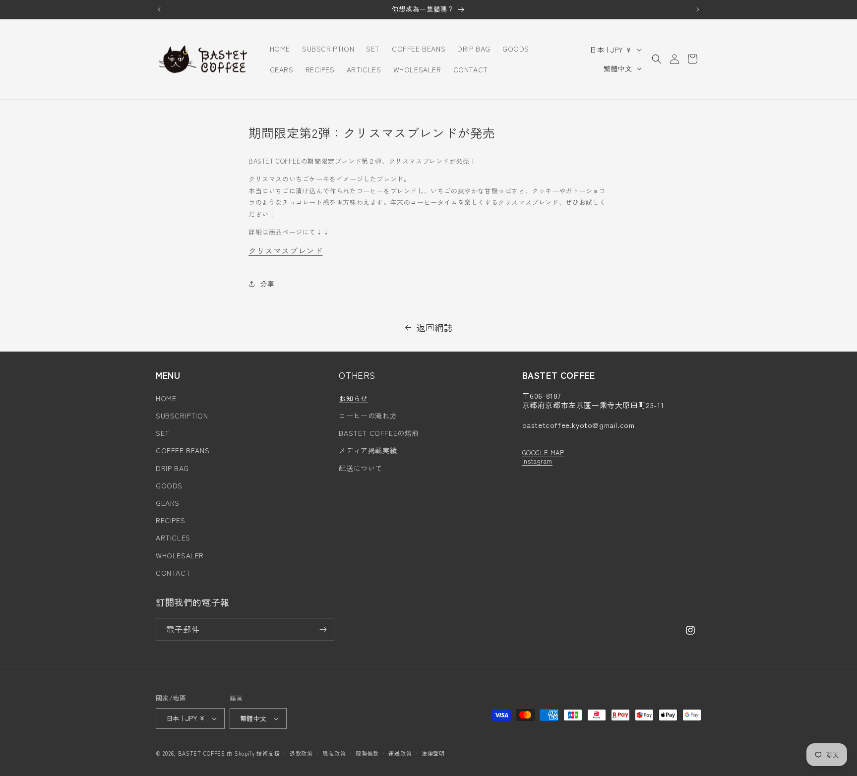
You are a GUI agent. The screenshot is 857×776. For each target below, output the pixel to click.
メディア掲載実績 (368, 450)
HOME (166, 398)
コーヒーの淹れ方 (368, 415)
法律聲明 (433, 753)
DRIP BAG (172, 468)
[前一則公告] (159, 9)
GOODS (169, 485)
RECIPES (170, 520)
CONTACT (173, 573)
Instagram (537, 461)
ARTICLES (173, 537)
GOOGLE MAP (543, 452)
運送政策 (400, 753)
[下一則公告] (698, 9)
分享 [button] (267, 284)
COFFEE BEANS (182, 450)
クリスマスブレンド (285, 250)
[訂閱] (323, 629)
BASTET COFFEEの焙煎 (379, 433)
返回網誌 (434, 327)
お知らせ (353, 398)
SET (163, 433)
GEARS (168, 503)
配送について (360, 468)
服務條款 (367, 753)
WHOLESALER (180, 555)
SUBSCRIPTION (182, 415)
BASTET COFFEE (201, 753)
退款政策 (301, 753)
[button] (657, 59)
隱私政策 (334, 753)
